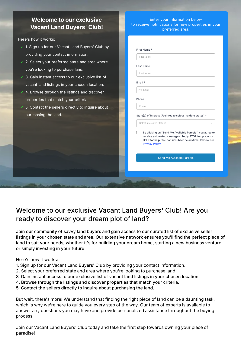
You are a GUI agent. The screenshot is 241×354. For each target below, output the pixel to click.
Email (140, 82)
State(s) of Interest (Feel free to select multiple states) (171, 115)
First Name (144, 49)
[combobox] (175, 123)
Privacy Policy (152, 143)
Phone (140, 99)
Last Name (143, 66)
